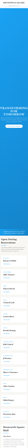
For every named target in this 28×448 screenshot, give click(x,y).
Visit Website (6, 264)
